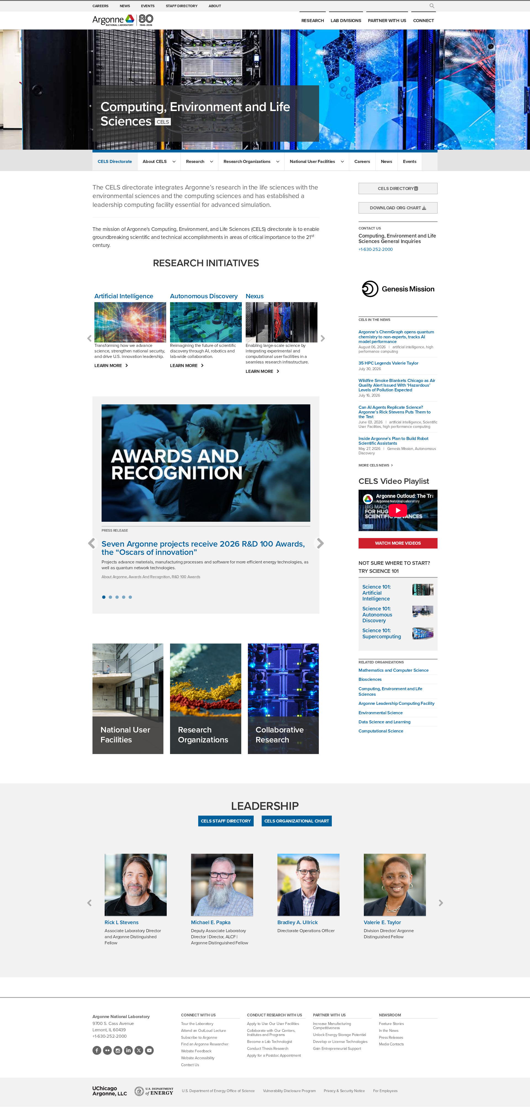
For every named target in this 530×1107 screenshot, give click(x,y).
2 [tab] (110, 597)
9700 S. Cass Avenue (113, 1023)
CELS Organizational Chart (296, 821)
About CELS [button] (154, 161)
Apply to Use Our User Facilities (273, 1023)
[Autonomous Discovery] (206, 322)
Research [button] (195, 161)
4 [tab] (123, 597)
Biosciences (370, 679)
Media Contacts (391, 1044)
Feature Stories (391, 1023)
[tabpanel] (206, 494)
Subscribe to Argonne (199, 1037)
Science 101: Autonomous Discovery (377, 614)
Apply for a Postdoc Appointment (274, 1055)
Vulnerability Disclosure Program (289, 1090)
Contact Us (190, 1065)
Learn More (108, 365)
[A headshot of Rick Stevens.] (136, 885)
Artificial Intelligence (123, 296)
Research (312, 20)
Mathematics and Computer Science (394, 670)
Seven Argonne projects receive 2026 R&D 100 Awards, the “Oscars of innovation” (203, 547)
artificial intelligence (408, 347)
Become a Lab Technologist (269, 1041)
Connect (423, 20)
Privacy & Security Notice (344, 1090)
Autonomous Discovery (204, 296)
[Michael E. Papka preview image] (222, 885)
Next (322, 338)
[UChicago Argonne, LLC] (109, 1091)
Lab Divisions (346, 20)
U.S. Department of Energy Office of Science (218, 1090)
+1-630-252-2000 (376, 249)
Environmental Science (381, 712)
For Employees (385, 1090)
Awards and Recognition (149, 576)
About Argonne (114, 576)
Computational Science (381, 731)
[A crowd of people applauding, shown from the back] (206, 463)
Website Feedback (196, 1051)
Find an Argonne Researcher (204, 1044)
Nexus (255, 296)
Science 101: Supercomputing (381, 633)
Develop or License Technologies (340, 1041)
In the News (388, 1030)
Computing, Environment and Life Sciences (390, 691)
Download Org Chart (396, 207)
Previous (89, 338)
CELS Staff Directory (226, 821)
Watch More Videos (398, 543)
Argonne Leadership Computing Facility (396, 703)
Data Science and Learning (384, 721)
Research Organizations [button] (247, 161)
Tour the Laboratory (197, 1023)
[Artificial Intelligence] (130, 322)
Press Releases (391, 1037)
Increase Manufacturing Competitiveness (332, 1026)
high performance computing (396, 349)
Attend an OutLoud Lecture (203, 1030)
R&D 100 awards (186, 576)
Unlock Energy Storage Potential (339, 1034)
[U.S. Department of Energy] (154, 1091)
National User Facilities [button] (312, 161)
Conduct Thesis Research (267, 1048)
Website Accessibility (197, 1058)
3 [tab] (117, 597)
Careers (100, 6)
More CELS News (374, 465)
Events (148, 6)
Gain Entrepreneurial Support (337, 1048)
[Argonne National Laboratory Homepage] (122, 20)
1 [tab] (103, 597)
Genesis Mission (400, 448)
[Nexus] (281, 322)
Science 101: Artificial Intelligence (376, 592)
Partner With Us (387, 20)
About (215, 6)
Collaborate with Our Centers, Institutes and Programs (271, 1033)
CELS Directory (396, 188)
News (125, 6)
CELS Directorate (115, 161)
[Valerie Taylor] (395, 885)
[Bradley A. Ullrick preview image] (308, 885)
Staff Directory (182, 6)
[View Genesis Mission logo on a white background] (398, 289)
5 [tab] (130, 597)
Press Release (115, 530)
